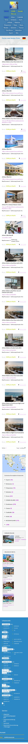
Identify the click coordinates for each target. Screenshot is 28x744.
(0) (5, 636)
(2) (5, 630)
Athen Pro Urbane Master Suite (11, 204)
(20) (5, 650)
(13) (17, 680)
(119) (8, 662)
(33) (7, 695)
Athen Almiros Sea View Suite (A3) (12, 320)
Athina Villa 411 (6, 149)
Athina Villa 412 (6, 177)
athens (21, 100)
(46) (16, 643)
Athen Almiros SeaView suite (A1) (12, 263)
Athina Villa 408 (6, 91)
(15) (6, 663)
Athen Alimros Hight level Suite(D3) (13, 432)
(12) (6, 701)
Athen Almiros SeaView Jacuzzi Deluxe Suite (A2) (11, 291)
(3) (6, 634)
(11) (6, 697)
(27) (7, 645)
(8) (6, 643)
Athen (13, 17)
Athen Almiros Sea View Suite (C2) (12, 62)
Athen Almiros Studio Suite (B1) (11, 348)
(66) (7, 667)
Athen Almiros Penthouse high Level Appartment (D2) (13, 404)
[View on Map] (25, 447)
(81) (8, 679)
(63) (7, 682)
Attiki (24, 72)
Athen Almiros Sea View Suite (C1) (12, 118)
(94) (5, 637)
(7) (16, 674)
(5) (17, 639)
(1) (6, 626)
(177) (6, 628)
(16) (6, 691)
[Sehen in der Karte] (22, 71)
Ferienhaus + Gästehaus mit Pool (20, 540)
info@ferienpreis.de (9, 737)
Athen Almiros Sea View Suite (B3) (12, 375)
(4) (16, 628)
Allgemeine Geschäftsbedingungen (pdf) (9, 716)
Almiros (21, 272)
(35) (6, 665)
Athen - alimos (23, 72)
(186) (7, 624)
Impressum (6, 723)
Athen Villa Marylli (7, 235)
